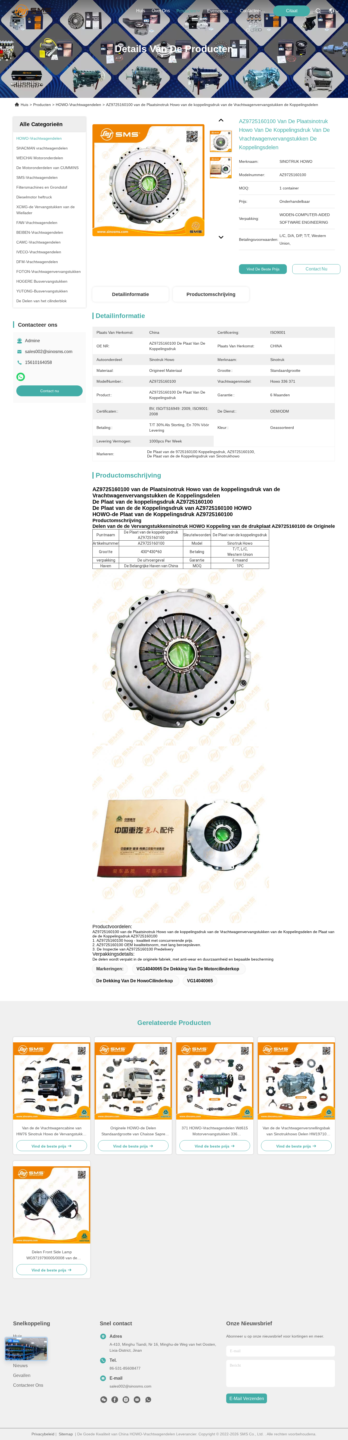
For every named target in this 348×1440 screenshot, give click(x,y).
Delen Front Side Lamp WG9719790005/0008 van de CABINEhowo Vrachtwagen (51, 1255)
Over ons (22, 1346)
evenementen (220, 11)
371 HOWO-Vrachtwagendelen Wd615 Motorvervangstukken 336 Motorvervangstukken (215, 1131)
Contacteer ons (28, 1385)
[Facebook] (115, 1401)
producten (186, 11)
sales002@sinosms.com (48, 351)
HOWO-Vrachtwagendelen (78, 104)
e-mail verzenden (246, 1398)
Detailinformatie (130, 294)
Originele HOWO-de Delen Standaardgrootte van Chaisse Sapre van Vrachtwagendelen (133, 1131)
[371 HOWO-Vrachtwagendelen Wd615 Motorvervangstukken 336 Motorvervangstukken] (214, 1081)
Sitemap (66, 1434)
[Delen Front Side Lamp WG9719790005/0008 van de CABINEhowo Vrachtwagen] (51, 1204)
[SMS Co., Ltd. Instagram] (126, 1401)
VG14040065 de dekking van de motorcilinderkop (187, 969)
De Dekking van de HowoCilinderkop (134, 980)
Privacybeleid (43, 1434)
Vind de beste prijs (263, 269)
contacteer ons (253, 10)
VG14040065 (200, 980)
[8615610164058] (148, 1401)
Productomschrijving (211, 294)
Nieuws (20, 1365)
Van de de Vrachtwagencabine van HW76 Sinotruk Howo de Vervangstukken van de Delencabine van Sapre (51, 1131)
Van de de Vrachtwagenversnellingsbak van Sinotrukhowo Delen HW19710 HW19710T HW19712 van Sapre (296, 1131)
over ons (161, 10)
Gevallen (21, 1375)
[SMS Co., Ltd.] (33, 11)
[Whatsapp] (21, 377)
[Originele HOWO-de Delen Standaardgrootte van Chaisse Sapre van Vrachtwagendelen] (133, 1081)
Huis (140, 10)
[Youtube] (137, 1401)
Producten (42, 104)
